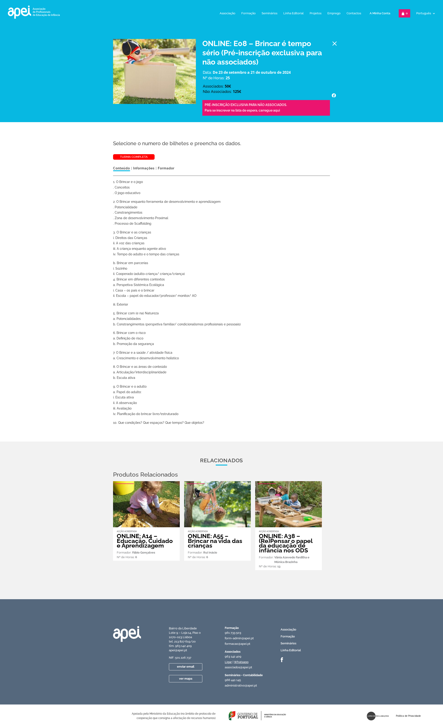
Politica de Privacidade (408, 716)
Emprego (334, 13)
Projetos (315, 13)
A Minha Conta (380, 13)
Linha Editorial (293, 13)
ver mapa (185, 678)
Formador (166, 168)
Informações (144, 168)
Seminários (269, 13)
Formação (248, 13)
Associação (227, 13)
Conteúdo (121, 168)
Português (423, 13)
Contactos (354, 13)
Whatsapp (241, 662)
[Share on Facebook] (334, 95)
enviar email (185, 666)
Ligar (228, 662)
